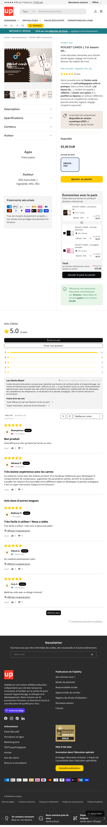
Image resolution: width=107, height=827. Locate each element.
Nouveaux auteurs (78, 2)
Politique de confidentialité (48, 802)
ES (22, 25)
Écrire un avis (53, 340)
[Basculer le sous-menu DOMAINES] (18, 20)
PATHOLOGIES (30, 20)
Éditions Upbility (16, 796)
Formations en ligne (14, 736)
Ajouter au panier (81, 179)
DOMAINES (10, 20)
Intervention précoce (19, 37)
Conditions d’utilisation (27, 802)
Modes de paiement (65, 682)
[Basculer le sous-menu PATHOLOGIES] (40, 20)
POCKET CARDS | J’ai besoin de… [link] (84, 207)
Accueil (6, 37)
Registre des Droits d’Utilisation (71, 697)
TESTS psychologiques (15, 747)
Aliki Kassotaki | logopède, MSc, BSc (76, 68)
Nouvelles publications (69, 768)
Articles (7, 752)
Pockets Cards (67, 42)
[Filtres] (70, 416)
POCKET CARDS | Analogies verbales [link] (87, 246)
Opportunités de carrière (68, 692)
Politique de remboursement (73, 802)
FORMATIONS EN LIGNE (80, 20)
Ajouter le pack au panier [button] (81, 274)
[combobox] (53, 11)
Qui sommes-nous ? (65, 677)
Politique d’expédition (95, 802)
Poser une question (53, 345)
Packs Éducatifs (11, 731)
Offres (95, 2)
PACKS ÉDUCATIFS (54, 20)
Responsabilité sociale (66, 687)
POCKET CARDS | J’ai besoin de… (41, 37)
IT (17, 25)
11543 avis (38, 2)
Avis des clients (11, 757)
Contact (59, 708)
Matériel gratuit (11, 742)
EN (5, 25)
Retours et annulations (15, 762)
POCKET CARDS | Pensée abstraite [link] (86, 228)
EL (11, 25)
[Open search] (63, 416)
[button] (101, 11)
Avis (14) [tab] (8, 415)
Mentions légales (8, 802)
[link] (67, 212)
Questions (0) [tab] (20, 415)
